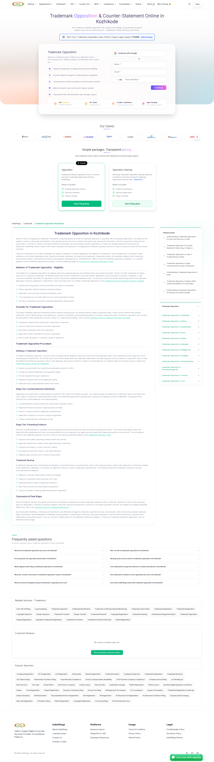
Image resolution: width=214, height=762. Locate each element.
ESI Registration (105, 696)
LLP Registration (61, 674)
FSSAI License (153, 685)
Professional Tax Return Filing (154, 696)
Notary (19, 690)
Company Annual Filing (158, 679)
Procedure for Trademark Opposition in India (96, 261)
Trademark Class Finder (140, 609)
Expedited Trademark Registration (49, 620)
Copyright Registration (119, 614)
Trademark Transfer (61, 614)
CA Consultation (136, 690)
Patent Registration (123, 620)
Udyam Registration (51, 690)
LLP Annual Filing (101, 701)
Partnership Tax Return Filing (45, 679)
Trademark (60, 4)
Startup (31, 4)
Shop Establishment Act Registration (65, 696)
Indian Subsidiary (23, 696)
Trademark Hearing (139, 614)
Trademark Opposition (188, 614)
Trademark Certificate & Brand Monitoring (111, 609)
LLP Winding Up (177, 679)
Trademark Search (112, 674)
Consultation (124, 4)
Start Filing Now (81, 204)
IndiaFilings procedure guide (100, 435)
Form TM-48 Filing (23, 609)
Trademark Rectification (81, 609)
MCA (96, 4)
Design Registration (24, 620)
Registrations (45, 4)
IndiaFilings (16, 223)
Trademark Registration (163, 609)
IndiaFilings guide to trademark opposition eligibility (124, 281)
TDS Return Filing (43, 701)
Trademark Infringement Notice (163, 614)
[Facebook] (187, 753)
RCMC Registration (136, 685)
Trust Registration (33, 690)
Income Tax (84, 4)
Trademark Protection (74, 620)
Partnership (76, 674)
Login (197, 4)
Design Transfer (80, 614)
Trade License (84, 685)
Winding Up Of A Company (116, 690)
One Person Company (66, 685)
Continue (158, 87)
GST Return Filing (23, 679)
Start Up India (100, 685)
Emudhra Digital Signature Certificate (177, 685)
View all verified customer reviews (107, 652)
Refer (149, 4)
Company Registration (25, 674)
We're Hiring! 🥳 (164, 4)
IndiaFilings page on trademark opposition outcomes (110, 318)
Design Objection (43, 614)
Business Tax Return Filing (73, 690)
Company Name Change (179, 696)
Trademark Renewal (98, 614)
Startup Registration (93, 674)
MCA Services (22, 685)
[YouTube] (198, 753)
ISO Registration (89, 696)
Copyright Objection (24, 614)
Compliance (109, 4)
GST (72, 4)
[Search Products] (189, 4)
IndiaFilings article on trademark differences (52, 507)
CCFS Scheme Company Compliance (130, 679)
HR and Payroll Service (121, 701)
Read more (138, 179)
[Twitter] (192, 753)
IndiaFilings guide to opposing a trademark (32, 364)
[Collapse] (198, 306)
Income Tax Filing (94, 690)
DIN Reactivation (40, 696)
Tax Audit (35, 685)
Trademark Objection (59, 609)
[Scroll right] (197, 137)
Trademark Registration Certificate (181, 690)
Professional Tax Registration (127, 696)
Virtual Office (48, 685)
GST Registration (44, 674)
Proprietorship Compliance (71, 679)
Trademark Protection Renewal (99, 620)
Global (138, 4)
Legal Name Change (117, 685)
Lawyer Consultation (155, 690)
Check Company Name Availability (99, 679)
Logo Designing (41, 609)
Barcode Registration (25, 701)
